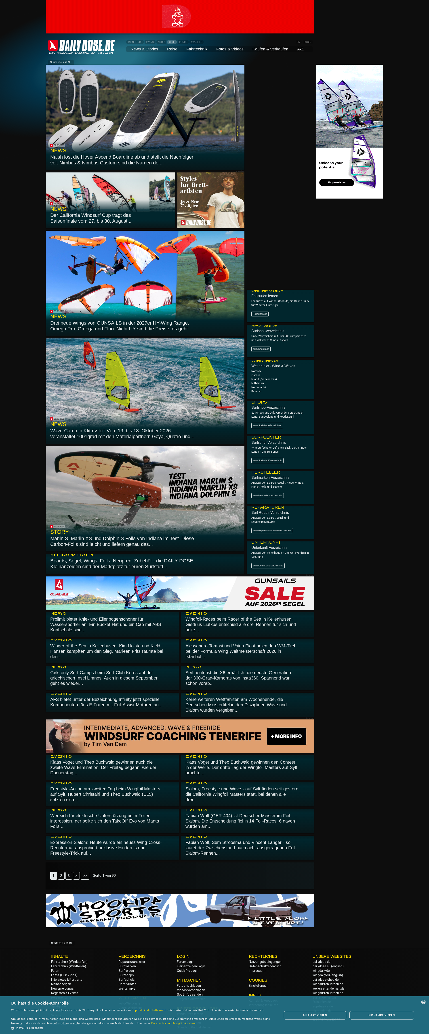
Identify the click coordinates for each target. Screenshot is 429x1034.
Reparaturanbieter (132, 962)
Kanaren (256, 391)
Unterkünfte (127, 984)
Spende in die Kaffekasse (150, 1010)
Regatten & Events (64, 993)
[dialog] (214, 1015)
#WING (150, 42)
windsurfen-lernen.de (328, 984)
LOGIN (307, 42)
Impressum (257, 970)
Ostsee (255, 375)
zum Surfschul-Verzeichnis (267, 460)
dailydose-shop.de (326, 979)
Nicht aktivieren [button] (381, 1015)
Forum (55, 970)
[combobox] (423, 1002)
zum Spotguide (261, 349)
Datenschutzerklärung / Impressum (174, 1023)
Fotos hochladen (189, 985)
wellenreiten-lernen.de (329, 988)
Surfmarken (127, 966)
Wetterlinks (127, 988)
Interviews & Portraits (66, 979)
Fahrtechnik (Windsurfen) (69, 962)
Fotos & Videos (230, 49)
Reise (172, 49)
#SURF (183, 42)
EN (298, 42)
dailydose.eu (321, 966)
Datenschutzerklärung (265, 966)
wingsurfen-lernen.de (328, 993)
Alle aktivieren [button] (315, 1015)
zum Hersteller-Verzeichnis (267, 495)
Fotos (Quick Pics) (64, 975)
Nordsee (256, 371)
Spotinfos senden (190, 994)
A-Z (300, 49)
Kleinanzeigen (61, 984)
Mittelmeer (257, 383)
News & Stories (144, 49)
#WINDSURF (135, 42)
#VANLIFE (196, 42)
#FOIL (171, 42)
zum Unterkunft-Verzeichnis (268, 565)
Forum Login (185, 962)
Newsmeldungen (63, 988)
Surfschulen (127, 979)
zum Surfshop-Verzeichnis (267, 425)
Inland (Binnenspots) (264, 379)
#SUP (161, 42)
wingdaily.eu (321, 975)
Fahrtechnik (196, 49)
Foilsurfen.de (260, 314)
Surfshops (126, 975)
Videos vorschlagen (191, 990)
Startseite (56, 62)
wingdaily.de (321, 970)
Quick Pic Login (187, 970)
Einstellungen (258, 985)
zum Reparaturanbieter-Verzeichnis (272, 530)
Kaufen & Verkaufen (270, 49)
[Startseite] (81, 52)
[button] (142, 1028)
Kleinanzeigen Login (191, 966)
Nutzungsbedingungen (265, 962)
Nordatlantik (258, 387)
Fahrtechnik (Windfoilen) (68, 966)
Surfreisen (126, 970)
